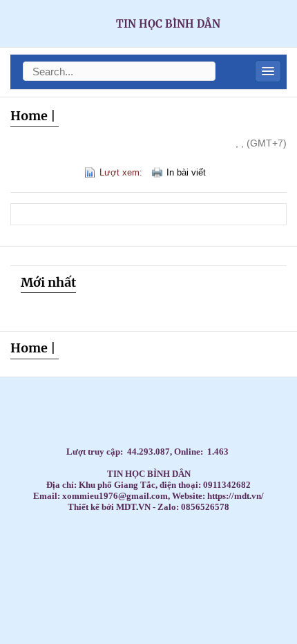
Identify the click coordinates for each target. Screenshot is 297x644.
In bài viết (186, 172)
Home (29, 116)
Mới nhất (48, 282)
